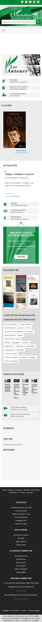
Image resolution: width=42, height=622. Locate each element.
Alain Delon (21, 150)
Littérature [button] (19, 346)
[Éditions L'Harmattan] (21, 13)
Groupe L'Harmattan (15, 490)
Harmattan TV (14, 493)
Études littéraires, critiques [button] (14, 335)
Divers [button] (21, 328)
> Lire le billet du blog (12, 196)
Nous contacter (21, 590)
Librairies (26, 490)
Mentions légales (34, 610)
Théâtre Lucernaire (26, 493)
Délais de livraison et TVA (21, 514)
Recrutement (21, 559)
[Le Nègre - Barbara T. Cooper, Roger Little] (21, 300)
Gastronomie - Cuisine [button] (12, 339)
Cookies (24, 610)
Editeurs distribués (21, 569)
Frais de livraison (21, 511)
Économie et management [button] (14, 331)
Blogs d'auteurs (21, 541)
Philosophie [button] (31, 346)
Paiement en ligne (21, 524)
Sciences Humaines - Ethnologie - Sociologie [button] (20, 357)
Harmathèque (35, 490)
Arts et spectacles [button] (11, 324)
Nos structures (21, 562)
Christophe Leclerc (21, 153)
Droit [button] (28, 328)
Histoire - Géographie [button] (12, 343)
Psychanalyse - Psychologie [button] (14, 350)
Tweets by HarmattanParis (12, 444)
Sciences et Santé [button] (11, 354)
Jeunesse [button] (26, 343)
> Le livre (8, 194)
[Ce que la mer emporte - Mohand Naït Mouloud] (8, 300)
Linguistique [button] (9, 346)
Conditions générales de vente (21, 507)
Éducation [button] (29, 331)
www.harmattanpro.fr (21, 599)
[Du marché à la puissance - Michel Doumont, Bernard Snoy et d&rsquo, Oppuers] (33, 283)
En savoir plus (26, 620)
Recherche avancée (33, 25)
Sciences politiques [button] (11, 361)
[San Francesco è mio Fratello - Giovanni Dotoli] (33, 300)
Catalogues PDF (21, 520)
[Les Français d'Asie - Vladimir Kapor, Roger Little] (8, 283)
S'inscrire (21, 257)
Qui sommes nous (21, 556)
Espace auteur (21, 545)
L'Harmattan (15, 610)
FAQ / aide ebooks (21, 517)
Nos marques (21, 566)
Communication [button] (10, 328)
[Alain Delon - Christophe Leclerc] (14, 129)
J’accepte (36, 620)
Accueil (4, 490)
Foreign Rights (21, 572)
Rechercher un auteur (21, 535)
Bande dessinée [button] (25, 324)
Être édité (21, 538)
